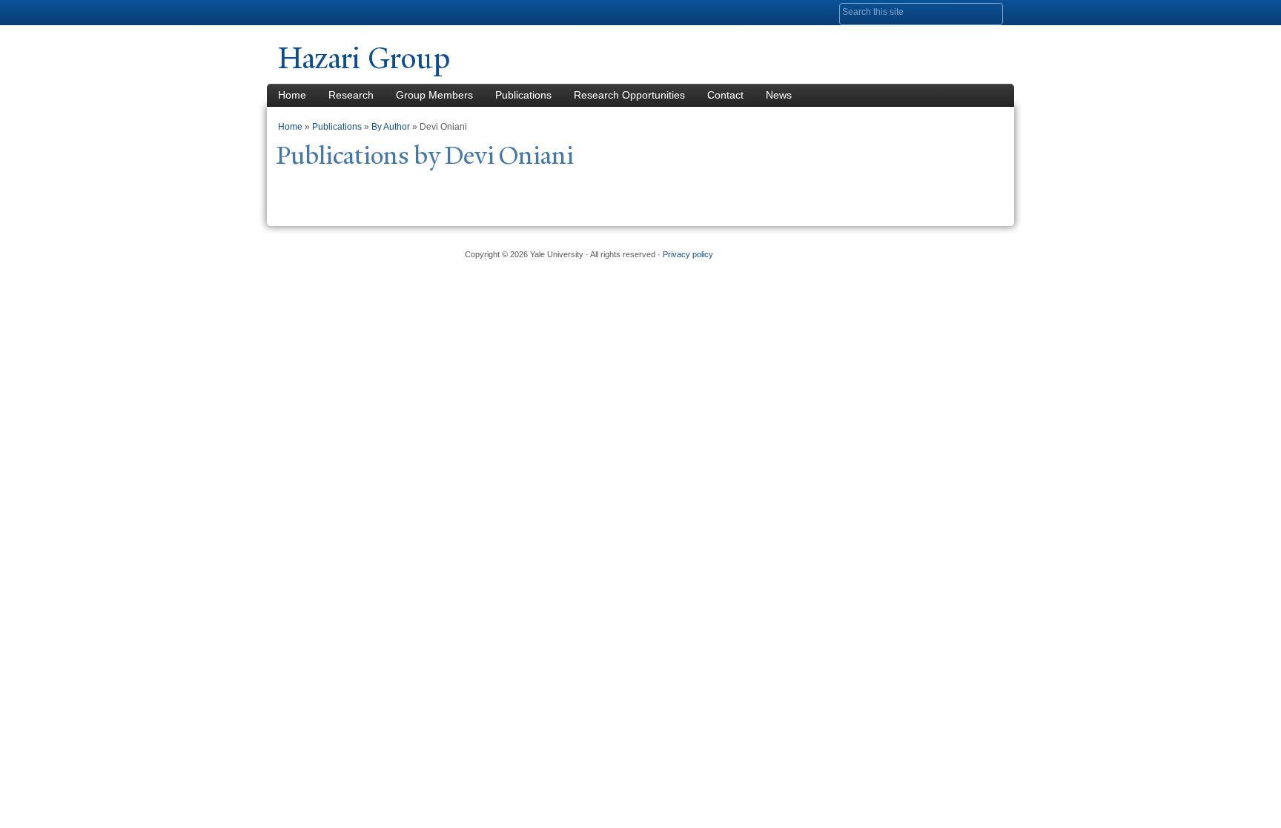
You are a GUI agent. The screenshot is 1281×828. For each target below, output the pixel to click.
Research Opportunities (629, 95)
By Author (390, 127)
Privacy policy (688, 254)
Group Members (434, 95)
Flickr (919, 248)
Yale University (319, 12)
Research (351, 95)
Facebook (847, 248)
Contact (725, 95)
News (779, 95)
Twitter (883, 248)
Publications (523, 95)
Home (292, 95)
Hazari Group (364, 58)
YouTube (955, 248)
